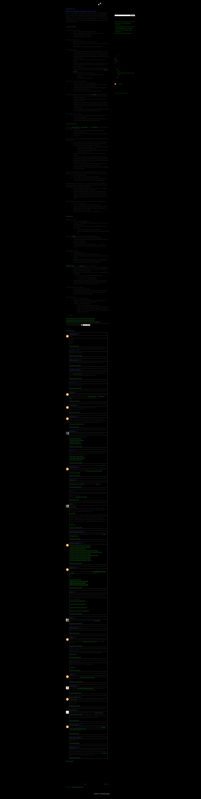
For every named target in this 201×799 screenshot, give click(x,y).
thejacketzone (73, 654)
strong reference (76, 127)
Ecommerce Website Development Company (80, 553)
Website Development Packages (78, 583)
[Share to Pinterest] (89, 325)
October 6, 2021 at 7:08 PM (75, 670)
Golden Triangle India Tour (76, 531)
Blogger (72, 392)
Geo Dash (104, 753)
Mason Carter (73, 747)
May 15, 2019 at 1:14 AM (74, 412)
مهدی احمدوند (73, 506)
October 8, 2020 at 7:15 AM (75, 538)
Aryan (71, 637)
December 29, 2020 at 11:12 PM (76, 623)
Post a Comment (70, 761)
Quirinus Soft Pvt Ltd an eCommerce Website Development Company (86, 552)
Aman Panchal (73, 466)
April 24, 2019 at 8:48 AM (74, 400)
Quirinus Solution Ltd (75, 543)
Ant (85, 221)
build (116, 59)
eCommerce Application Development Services (80, 560)
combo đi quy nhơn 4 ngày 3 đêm (77, 601)
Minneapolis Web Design (81, 496)
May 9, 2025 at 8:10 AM (74, 733)
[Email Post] (81, 324)
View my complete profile (121, 93)
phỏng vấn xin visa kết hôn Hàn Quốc (78, 607)
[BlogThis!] (85, 325)
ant (115, 57)
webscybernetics (74, 627)
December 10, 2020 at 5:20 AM (76, 613)
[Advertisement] (78, 772)
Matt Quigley (119, 83)
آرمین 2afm (72, 513)
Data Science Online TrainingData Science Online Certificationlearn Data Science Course (77, 458)
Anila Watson (73, 685)
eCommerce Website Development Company (80, 545)
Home (85, 784)
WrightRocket (73, 334)
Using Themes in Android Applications (123, 33)
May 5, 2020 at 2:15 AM (74, 499)
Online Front (73, 567)
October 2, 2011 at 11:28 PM (75, 365)
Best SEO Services (77, 373)
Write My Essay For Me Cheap (87, 677)
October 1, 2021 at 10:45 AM (75, 657)
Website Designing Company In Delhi (79, 584)
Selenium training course (75, 443)
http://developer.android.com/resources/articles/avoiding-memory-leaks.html (83, 321)
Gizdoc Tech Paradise (75, 472)
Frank (71, 674)
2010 (117, 77)
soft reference (94, 127)
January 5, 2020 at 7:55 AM (75, 475)
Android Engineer (106, 793)
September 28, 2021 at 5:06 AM (76, 645)
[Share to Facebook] (88, 325)
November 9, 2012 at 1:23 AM (75, 378)
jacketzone (72, 667)
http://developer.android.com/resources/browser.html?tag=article (80, 318)
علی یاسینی (72, 524)
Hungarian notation (70, 265)
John (71, 504)
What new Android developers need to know (81, 11)
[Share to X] (86, 325)
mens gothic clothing (75, 737)
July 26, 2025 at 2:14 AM (74, 743)
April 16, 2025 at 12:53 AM (75, 705)
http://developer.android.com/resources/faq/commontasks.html (80, 320)
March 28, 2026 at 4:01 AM (75, 757)
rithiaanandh (73, 416)
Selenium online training (75, 438)
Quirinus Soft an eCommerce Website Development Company (84, 550)
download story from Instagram (77, 484)
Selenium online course (75, 441)
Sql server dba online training (76, 424)
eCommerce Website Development (78, 548)
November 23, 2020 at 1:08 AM (76, 563)
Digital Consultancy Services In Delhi (79, 581)
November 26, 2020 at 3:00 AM (76, 587)
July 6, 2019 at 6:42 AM (74, 426)
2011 (117, 69)
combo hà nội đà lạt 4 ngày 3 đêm (78, 604)
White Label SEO (74, 360)
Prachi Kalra (73, 405)
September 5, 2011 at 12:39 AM (76, 355)
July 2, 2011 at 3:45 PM (74, 346)
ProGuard (74, 236)
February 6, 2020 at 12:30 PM (75, 486)
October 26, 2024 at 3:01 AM (75, 692)
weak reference (84, 127)
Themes (116, 61)
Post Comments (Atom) (77, 787)
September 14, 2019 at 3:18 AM (76, 446)
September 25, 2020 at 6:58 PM (76, 527)
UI (115, 63)
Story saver (73, 479)
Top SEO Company (75, 369)
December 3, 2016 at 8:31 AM (75, 388)
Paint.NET (94, 94)
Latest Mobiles (97, 620)
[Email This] (83, 325)
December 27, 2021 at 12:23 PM (76, 681)
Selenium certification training (77, 440)
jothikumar (72, 431)
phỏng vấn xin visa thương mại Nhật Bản (79, 610)
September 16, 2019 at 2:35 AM (76, 462)
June (119, 71)
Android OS (82, 265)
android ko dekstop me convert (90, 641)
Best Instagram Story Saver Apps (94, 471)
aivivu (71, 591)
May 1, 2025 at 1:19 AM (74, 720)
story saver (97, 484)
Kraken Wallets (73, 699)
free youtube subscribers (75, 579)
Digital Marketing (92, 396)
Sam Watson (73, 710)
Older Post (106, 784)
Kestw (71, 617)
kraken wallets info (74, 697)
